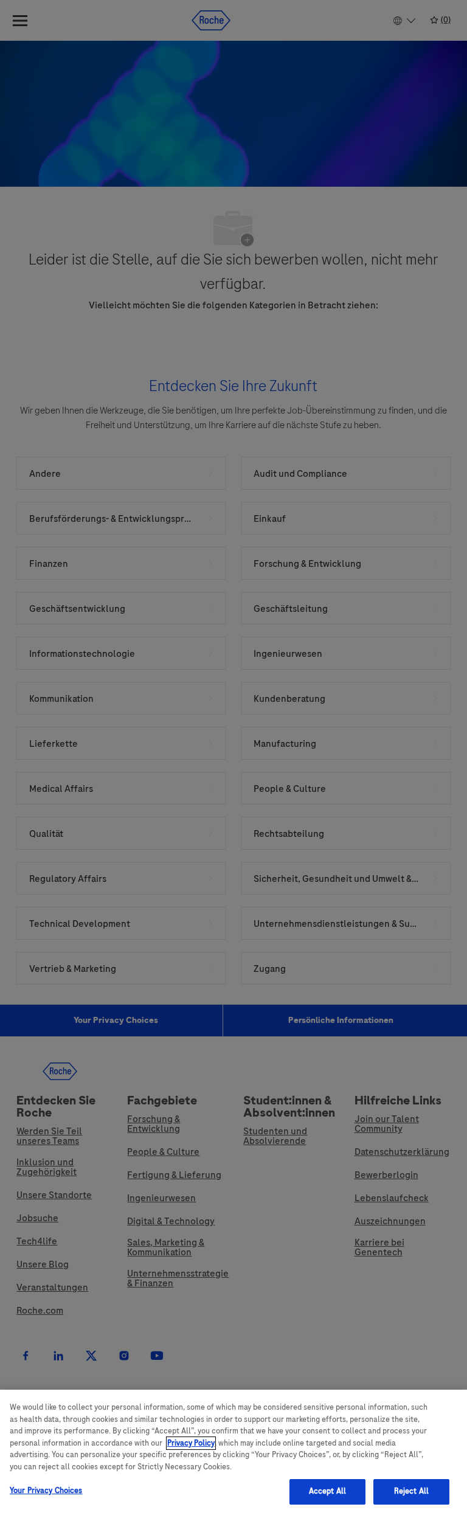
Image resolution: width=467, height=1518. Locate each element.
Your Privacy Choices (46, 1490)
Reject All (411, 1491)
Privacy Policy (191, 1443)
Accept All (327, 1491)
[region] (233, 1454)
